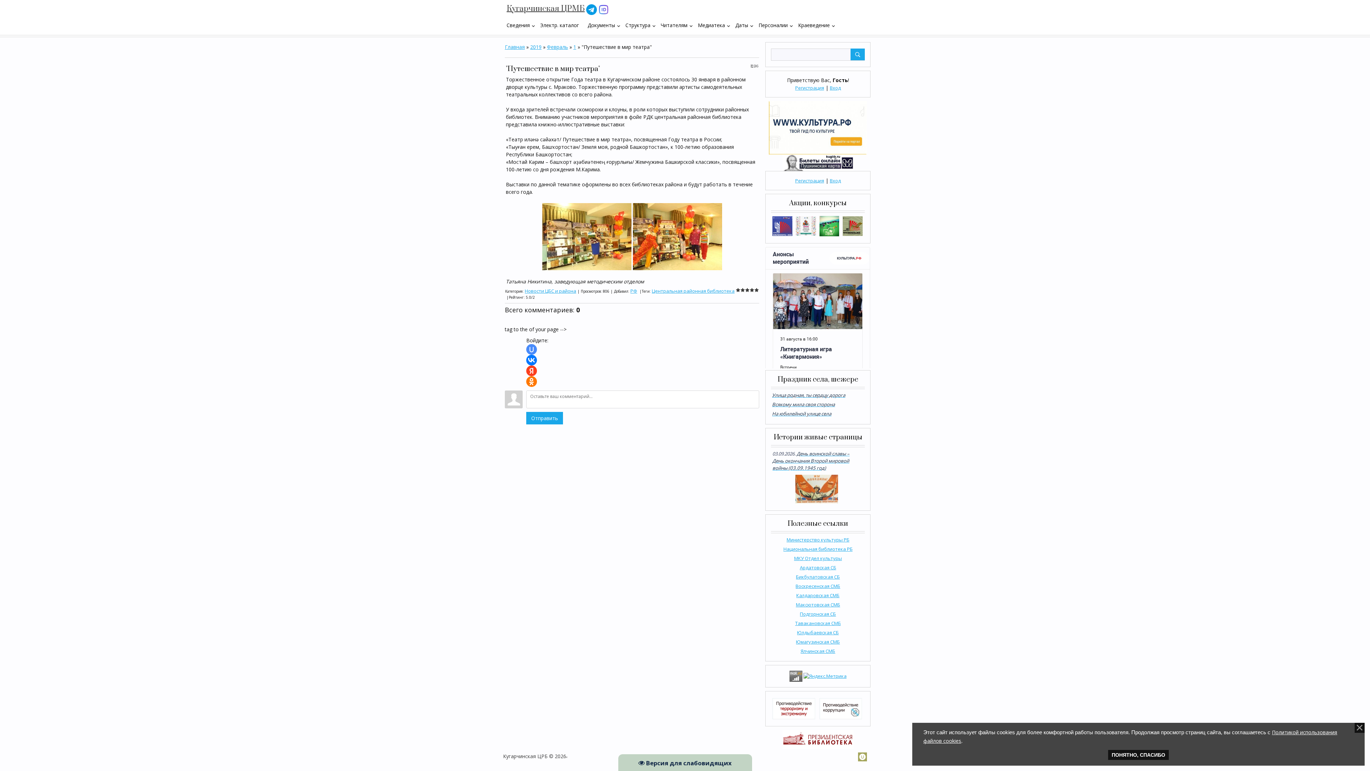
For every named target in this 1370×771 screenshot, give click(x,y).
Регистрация (809, 88)
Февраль (557, 47)
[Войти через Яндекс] (531, 371)
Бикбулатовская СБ (818, 577)
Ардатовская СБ (818, 567)
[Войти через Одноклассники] (531, 381)
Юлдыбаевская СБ (818, 632)
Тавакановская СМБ (818, 623)
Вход (835, 88)
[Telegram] (591, 9)
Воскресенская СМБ (818, 586)
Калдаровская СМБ (817, 595)
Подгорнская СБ (818, 614)
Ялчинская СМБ (818, 651)
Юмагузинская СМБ (818, 642)
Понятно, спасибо (1138, 755)
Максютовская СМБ (818, 604)
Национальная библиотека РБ (818, 549)
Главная (515, 47)
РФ (633, 291)
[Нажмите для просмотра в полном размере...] (586, 236)
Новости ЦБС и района (550, 291)
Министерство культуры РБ (818, 539)
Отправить (544, 418)
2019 (536, 47)
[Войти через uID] (531, 349)
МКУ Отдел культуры (818, 558)
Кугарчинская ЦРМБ (546, 9)
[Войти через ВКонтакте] (531, 360)
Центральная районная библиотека (693, 291)
